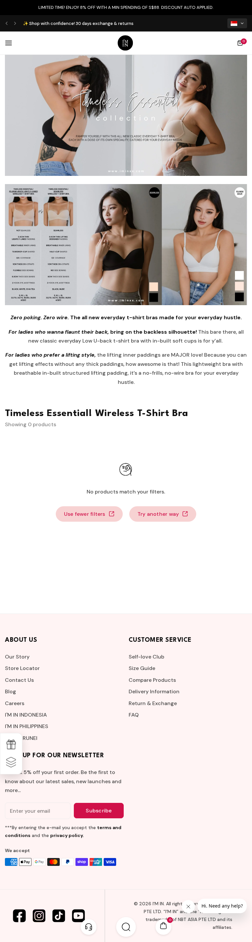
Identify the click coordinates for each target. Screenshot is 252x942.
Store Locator (22, 668)
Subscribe (99, 810)
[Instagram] (39, 915)
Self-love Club (146, 656)
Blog (10, 691)
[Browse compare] (11, 762)
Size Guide (142, 668)
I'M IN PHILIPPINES (26, 726)
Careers (14, 703)
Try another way (158, 514)
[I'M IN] (125, 43)
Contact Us (19, 680)
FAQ (134, 714)
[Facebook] (19, 915)
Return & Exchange (153, 703)
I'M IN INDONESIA (26, 714)
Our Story (17, 656)
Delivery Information (154, 691)
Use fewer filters (84, 514)
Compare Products (152, 680)
